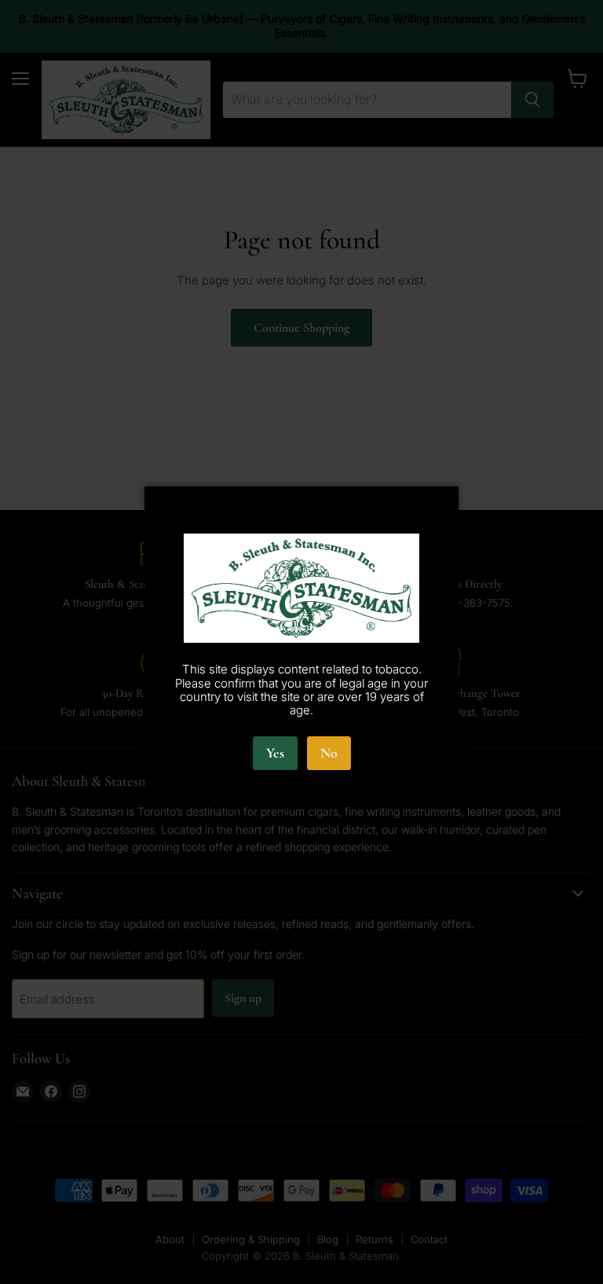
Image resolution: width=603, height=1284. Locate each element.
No (329, 752)
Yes (275, 752)
